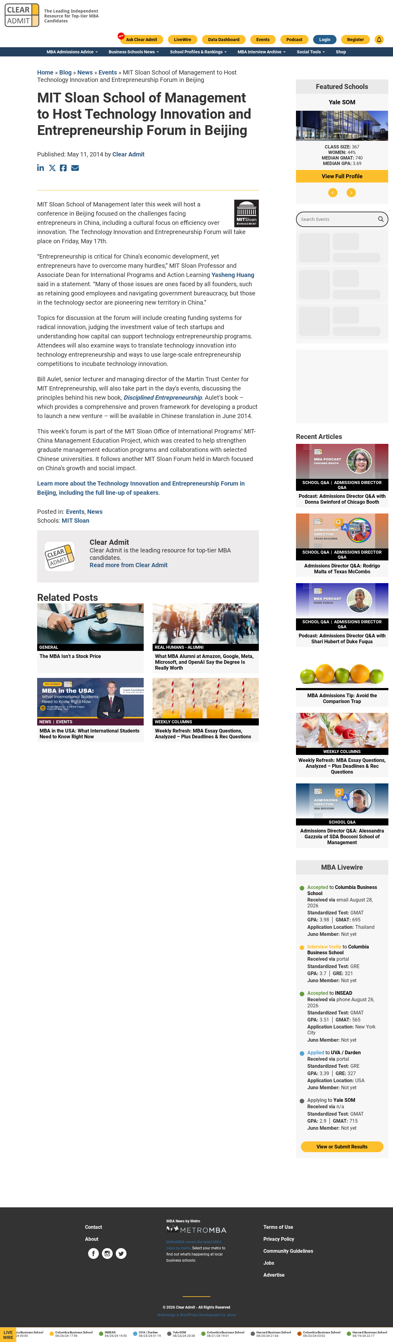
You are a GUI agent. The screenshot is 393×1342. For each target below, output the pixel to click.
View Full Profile (342, 176)
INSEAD (96, 1332)
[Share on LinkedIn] (41, 168)
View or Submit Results (342, 1147)
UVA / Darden (134, 1332)
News (85, 72)
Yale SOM (166, 1332)
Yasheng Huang (233, 275)
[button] (333, 192)
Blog (65, 72)
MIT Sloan (75, 520)
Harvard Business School (260, 1332)
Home (45, 72)
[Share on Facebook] (64, 168)
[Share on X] (52, 168)
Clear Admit (128, 154)
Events (108, 72)
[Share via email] (75, 168)
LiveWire (8, 1335)
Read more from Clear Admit (129, 565)
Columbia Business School (60, 1332)
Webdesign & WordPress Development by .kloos (196, 1315)
